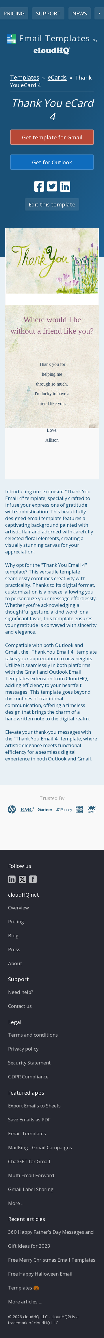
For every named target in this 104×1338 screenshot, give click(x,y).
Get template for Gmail (52, 137)
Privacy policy (23, 1048)
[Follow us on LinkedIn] (12, 879)
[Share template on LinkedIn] (65, 186)
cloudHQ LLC (46, 1323)
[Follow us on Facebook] (33, 879)
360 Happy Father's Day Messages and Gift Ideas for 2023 (51, 1239)
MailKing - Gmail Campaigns (40, 1147)
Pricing (16, 921)
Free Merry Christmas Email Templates (51, 1259)
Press (14, 949)
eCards (57, 77)
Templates (24, 77)
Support (48, 13)
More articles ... (25, 1301)
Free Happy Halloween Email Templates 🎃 (40, 1280)
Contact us (20, 1006)
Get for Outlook (52, 162)
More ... (16, 1203)
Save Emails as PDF (29, 1119)
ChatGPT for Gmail (29, 1161)
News (79, 13)
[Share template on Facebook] (39, 186)
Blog (13, 935)
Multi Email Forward (31, 1175)
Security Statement (29, 1062)
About (15, 963)
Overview (18, 907)
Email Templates (27, 1133)
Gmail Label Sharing (30, 1189)
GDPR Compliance (28, 1076)
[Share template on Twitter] (52, 186)
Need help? (20, 992)
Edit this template (52, 204)
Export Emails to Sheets (34, 1105)
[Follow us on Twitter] (22, 879)
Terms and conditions (33, 1034)
